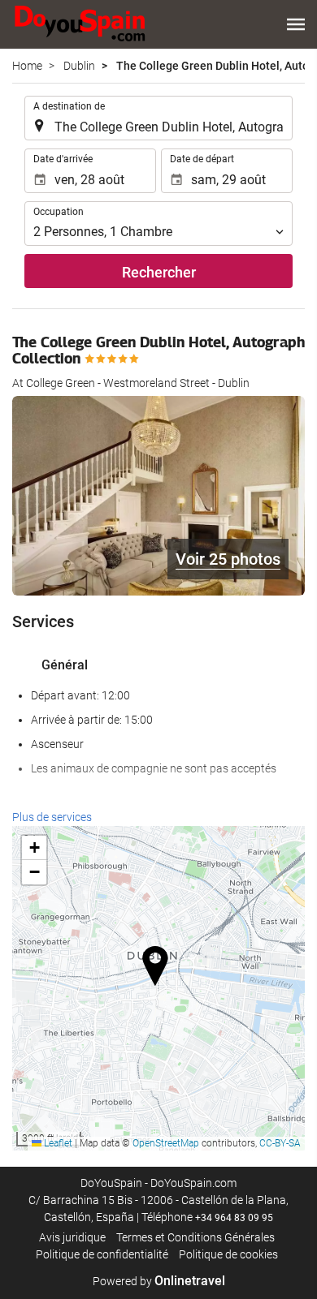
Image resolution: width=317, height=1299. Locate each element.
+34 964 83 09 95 (234, 1218)
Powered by (159, 1281)
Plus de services (52, 817)
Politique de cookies (228, 1254)
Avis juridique (72, 1237)
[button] (296, 24)
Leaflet (56, 1143)
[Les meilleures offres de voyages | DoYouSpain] (79, 24)
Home (27, 65)
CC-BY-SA (280, 1143)
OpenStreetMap (165, 1143)
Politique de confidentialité (102, 1254)
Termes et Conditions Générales (195, 1237)
